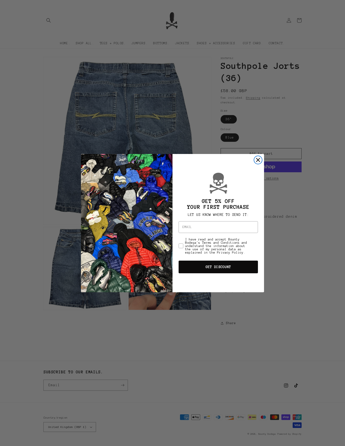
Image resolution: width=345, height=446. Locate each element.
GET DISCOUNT (218, 267)
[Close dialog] (258, 160)
